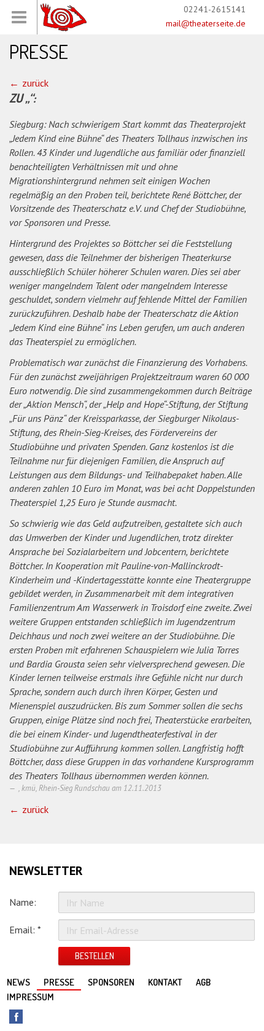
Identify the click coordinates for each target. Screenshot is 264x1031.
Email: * (25, 930)
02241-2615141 (215, 9)
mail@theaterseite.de (206, 23)
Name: (22, 902)
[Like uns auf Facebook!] (16, 1016)
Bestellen (94, 956)
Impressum (30, 997)
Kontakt (165, 982)
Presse (59, 982)
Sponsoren (111, 982)
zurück (35, 83)
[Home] (64, 17)
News (18, 982)
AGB (203, 982)
